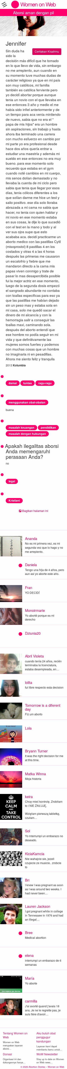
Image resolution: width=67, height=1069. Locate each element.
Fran (28, 587)
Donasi (7, 1054)
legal (12, 481)
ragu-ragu (45, 383)
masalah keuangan (21, 427)
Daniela (31, 564)
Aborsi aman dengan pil (33, 12)
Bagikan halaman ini (34, 511)
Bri (27, 880)
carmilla (31, 1001)
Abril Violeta (34, 656)
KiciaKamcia (34, 853)
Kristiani (14, 500)
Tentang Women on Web (15, 1035)
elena (29, 955)
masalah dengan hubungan (27, 434)
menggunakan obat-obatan (27, 402)
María (29, 978)
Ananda (31, 538)
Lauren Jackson (37, 906)
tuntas (27, 383)
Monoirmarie (35, 610)
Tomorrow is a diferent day (42, 707)
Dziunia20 (33, 633)
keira (29, 796)
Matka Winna (35, 773)
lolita (28, 682)
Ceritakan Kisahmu (47, 51)
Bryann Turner (36, 750)
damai (13, 383)
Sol (27, 830)
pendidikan (48, 427)
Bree (29, 932)
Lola (28, 728)
